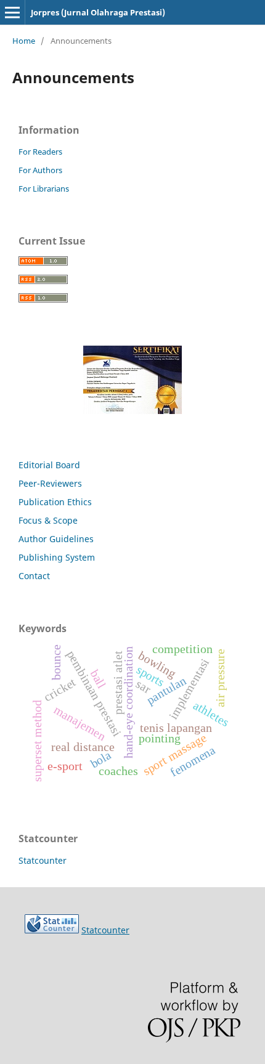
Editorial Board (49, 465)
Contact (34, 576)
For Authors (40, 170)
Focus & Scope (48, 520)
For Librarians (43, 188)
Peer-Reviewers (51, 483)
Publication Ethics (55, 502)
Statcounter (42, 860)
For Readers (40, 151)
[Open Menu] (12, 12)
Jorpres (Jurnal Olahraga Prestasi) (98, 12)
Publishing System (56, 557)
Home (23, 40)
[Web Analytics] (52, 930)
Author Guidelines (56, 539)
